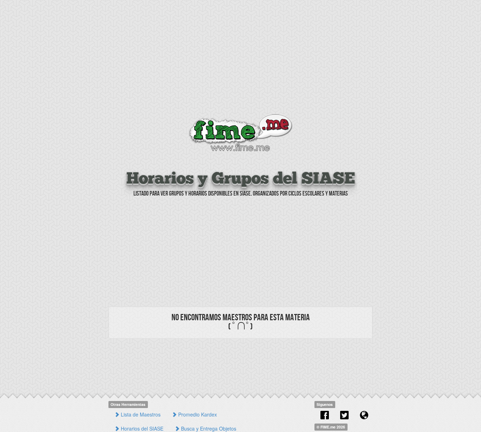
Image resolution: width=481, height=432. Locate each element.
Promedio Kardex (197, 414)
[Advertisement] (240, 58)
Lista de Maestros (140, 414)
